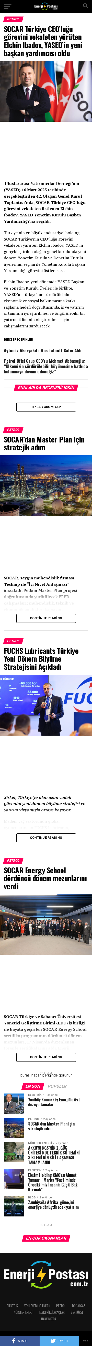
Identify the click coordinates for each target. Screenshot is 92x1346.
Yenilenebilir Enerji (37, 1305)
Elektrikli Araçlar (52, 1312)
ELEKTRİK (12, 1305)
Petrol (61, 1305)
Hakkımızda (48, 1319)
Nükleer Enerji (23, 1312)
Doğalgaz (78, 1305)
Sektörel (77, 1312)
